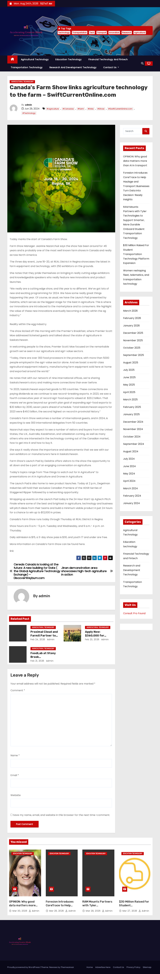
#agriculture (53, 108)
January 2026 (131, 325)
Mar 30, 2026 (20, 910)
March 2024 (130, 488)
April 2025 (129, 392)
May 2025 (129, 384)
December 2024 (133, 422)
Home (90, 967)
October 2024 (131, 436)
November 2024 (133, 429)
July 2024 (129, 459)
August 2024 (130, 451)
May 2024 (129, 473)
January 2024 (131, 503)
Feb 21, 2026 (37, 660)
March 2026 (130, 311)
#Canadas (68, 108)
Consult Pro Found (134, 613)
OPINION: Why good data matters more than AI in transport (135, 161)
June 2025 (129, 377)
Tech (92, 32)
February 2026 (132, 318)
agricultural (139, 32)
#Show (100, 108)
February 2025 (132, 407)
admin (28, 105)
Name (15, 755)
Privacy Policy (133, 967)
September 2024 (133, 444)
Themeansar (67, 967)
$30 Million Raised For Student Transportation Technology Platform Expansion (136, 254)
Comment (17, 690)
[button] (142, 63)
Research (126, 32)
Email (14, 775)
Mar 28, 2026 (93, 910)
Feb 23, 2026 (92, 639)
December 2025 (133, 333)
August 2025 (130, 362)
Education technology (68, 59)
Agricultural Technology (35, 59)
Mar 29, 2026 (57, 910)
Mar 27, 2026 (130, 910)
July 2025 (129, 370)
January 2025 (131, 414)
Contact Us (110, 67)
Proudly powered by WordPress (23, 967)
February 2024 (132, 496)
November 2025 (133, 340)
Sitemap (147, 967)
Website (15, 795)
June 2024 (129, 466)
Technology (64, 32)
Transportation (79, 32)
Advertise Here (102, 967)
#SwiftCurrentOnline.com (120, 108)
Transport (101, 32)
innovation (114, 32)
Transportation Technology (27, 67)
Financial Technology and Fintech (108, 59)
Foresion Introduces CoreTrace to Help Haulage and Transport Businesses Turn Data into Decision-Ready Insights (136, 186)
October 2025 (131, 348)
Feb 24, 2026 (37, 639)
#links (91, 108)
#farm (81, 108)
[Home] (12, 59)
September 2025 (133, 355)
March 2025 (130, 399)
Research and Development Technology (73, 67)
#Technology (28, 113)
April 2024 (129, 481)
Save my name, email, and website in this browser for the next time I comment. (61, 815)
